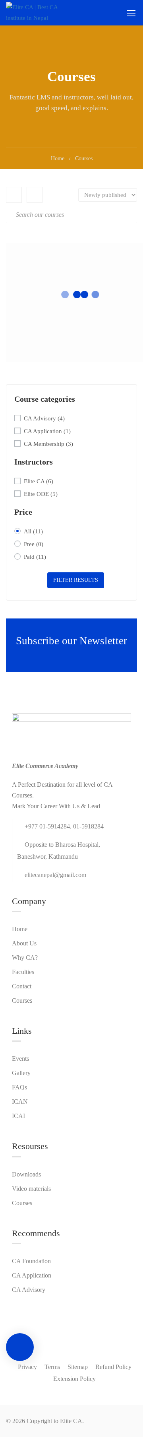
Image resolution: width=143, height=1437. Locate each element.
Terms (52, 1366)
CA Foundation (31, 1261)
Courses (22, 1000)
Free (33, 544)
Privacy (27, 1366)
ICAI (18, 1115)
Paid (35, 557)
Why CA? (25, 957)
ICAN (20, 1101)
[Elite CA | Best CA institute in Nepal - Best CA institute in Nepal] (39, 12)
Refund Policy (113, 1366)
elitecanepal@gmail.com (55, 874)
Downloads (26, 1174)
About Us (24, 943)
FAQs (19, 1087)
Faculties (23, 971)
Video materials (31, 1188)
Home (57, 158)
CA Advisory (44, 418)
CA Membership (48, 444)
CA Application (47, 431)
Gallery (21, 1072)
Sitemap (78, 1366)
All (33, 531)
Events (20, 1058)
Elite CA (38, 481)
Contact (21, 986)
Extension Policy (74, 1378)
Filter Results (75, 580)
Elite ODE (41, 494)
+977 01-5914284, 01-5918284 (64, 826)
